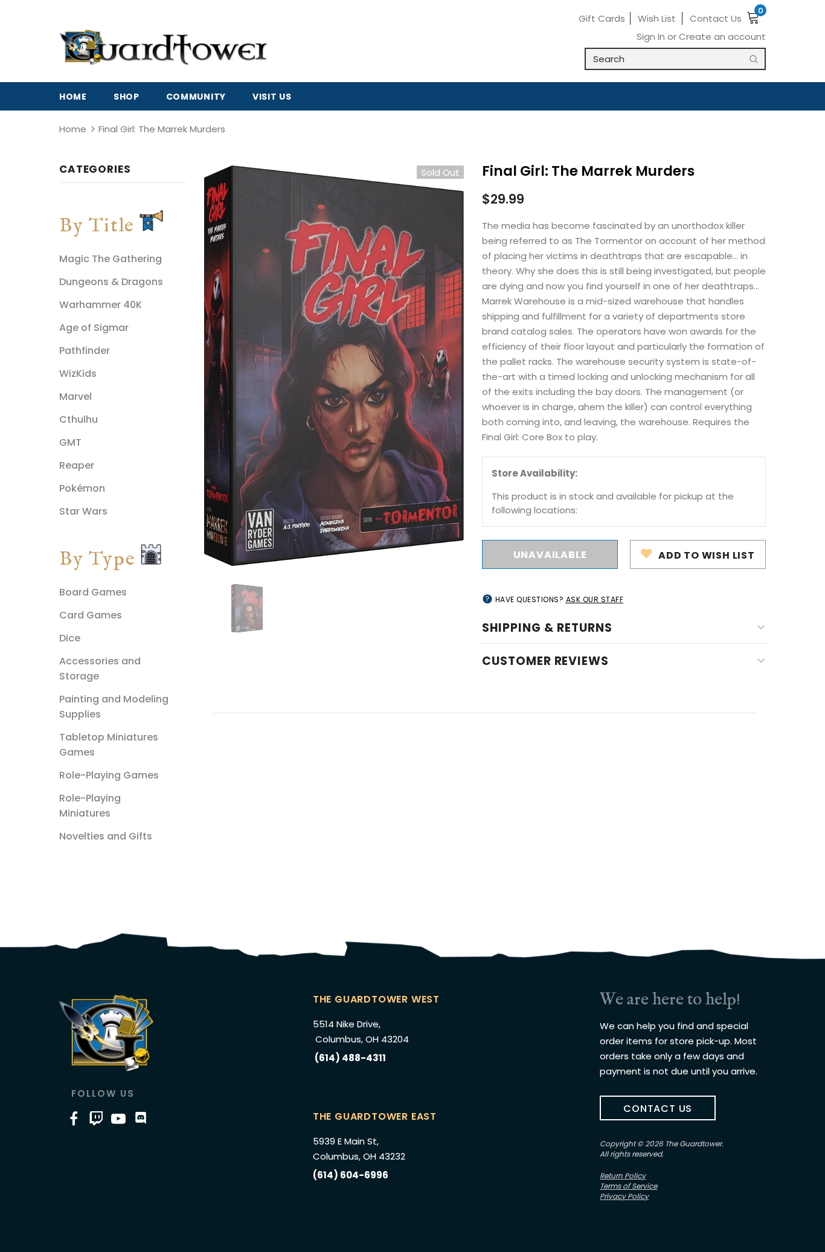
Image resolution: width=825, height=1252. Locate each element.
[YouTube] (118, 1118)
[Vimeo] (96, 1118)
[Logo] (163, 48)
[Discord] (141, 1118)
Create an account (722, 36)
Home (72, 129)
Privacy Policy (624, 1196)
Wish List (657, 18)
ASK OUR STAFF (595, 599)
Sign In (652, 36)
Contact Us (716, 18)
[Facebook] (74, 1118)
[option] (334, 365)
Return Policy (623, 1175)
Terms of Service (628, 1186)
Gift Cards (602, 18)
